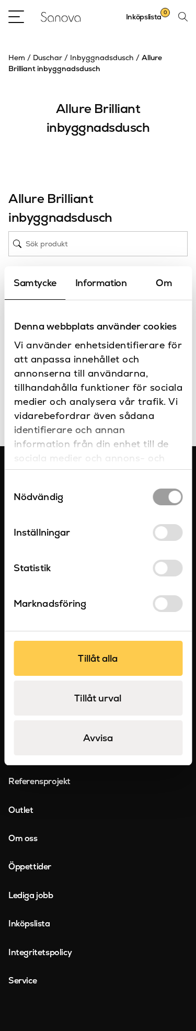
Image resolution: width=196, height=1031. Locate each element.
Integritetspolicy (40, 952)
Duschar (47, 57)
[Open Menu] (16, 17)
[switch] (167, 532)
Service (22, 980)
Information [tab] (101, 283)
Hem (16, 57)
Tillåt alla (98, 658)
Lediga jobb (30, 895)
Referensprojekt (39, 781)
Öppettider (29, 866)
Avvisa (98, 738)
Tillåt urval (97, 698)
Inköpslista (29, 923)
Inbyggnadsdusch (102, 57)
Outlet (20, 810)
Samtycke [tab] (35, 283)
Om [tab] (164, 283)
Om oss (23, 838)
